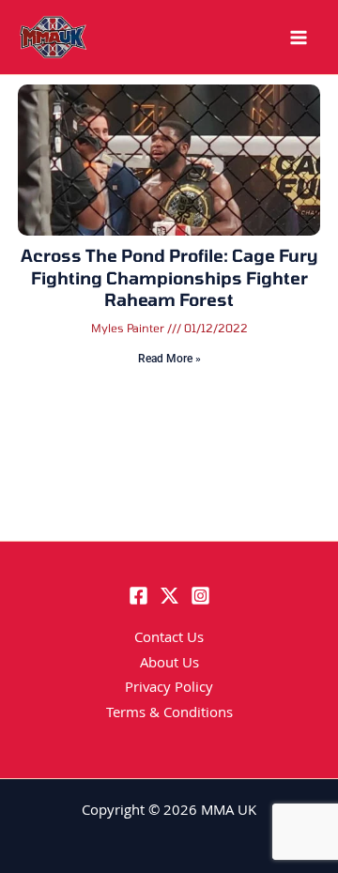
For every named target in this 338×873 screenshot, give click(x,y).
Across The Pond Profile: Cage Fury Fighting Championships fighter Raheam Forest (169, 277)
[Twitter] (169, 595)
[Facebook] (138, 595)
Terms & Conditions (169, 714)
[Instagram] (200, 595)
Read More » (169, 358)
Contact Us (169, 639)
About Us (169, 664)
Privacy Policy (169, 689)
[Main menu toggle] (298, 37)
